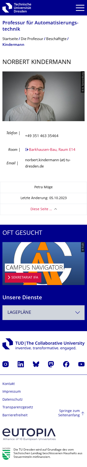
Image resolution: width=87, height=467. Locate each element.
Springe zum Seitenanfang (69, 413)
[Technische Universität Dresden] (16, 7)
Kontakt (8, 384)
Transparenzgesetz (17, 407)
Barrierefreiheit (15, 415)
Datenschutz (12, 399)
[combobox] (43, 312)
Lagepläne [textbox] (19, 313)
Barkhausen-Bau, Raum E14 (52, 150)
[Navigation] (80, 8)
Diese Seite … (41, 209)
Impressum (11, 391)
